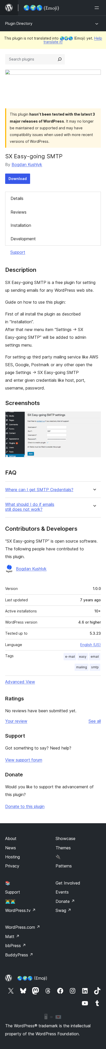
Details (17, 198)
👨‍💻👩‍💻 (10, 901)
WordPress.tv (20, 910)
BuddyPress (19, 954)
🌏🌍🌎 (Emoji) (32, 978)
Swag (63, 910)
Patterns (64, 865)
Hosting (12, 856)
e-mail (70, 656)
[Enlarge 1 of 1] (93, 418)
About (10, 838)
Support (17, 252)
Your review (16, 721)
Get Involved (68, 883)
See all (95, 721)
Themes (63, 847)
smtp (95, 667)
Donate (65, 901)
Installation (21, 225)
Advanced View (20, 681)
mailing (81, 667)
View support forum (23, 759)
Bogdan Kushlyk (27, 164)
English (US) (90, 644)
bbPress (15, 945)
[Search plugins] (60, 59)
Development (23, 238)
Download (17, 178)
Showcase (65, 838)
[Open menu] (98, 8)
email (95, 656)
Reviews (18, 212)
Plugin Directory (18, 23)
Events (62, 892)
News (10, 847)
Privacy (12, 865)
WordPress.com (22, 927)
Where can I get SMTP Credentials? (39, 489)
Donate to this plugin (25, 806)
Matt (12, 936)
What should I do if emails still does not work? (29, 507)
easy (82, 656)
